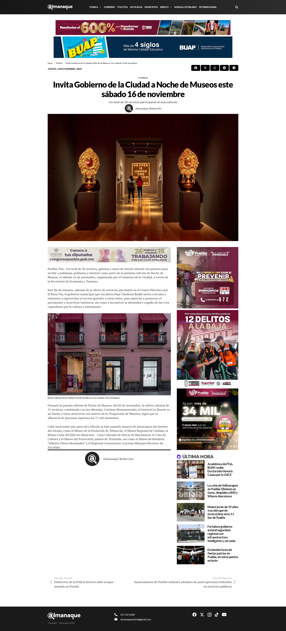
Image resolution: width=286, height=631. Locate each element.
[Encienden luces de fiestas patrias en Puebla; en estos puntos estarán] (191, 555)
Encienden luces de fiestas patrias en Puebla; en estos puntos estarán (222, 555)
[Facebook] (194, 615)
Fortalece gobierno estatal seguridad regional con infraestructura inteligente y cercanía (221, 534)
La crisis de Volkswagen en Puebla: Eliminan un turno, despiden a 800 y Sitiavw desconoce (222, 491)
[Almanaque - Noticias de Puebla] (60, 7)
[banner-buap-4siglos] (143, 47)
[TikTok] (217, 615)
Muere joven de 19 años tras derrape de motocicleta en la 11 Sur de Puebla (222, 512)
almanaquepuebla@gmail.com (135, 619)
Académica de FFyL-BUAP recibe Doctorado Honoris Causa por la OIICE (220, 469)
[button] (99, 7)
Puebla (143, 77)
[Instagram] (209, 615)
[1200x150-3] (109, 254)
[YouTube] (224, 615)
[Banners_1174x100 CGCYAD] (143, 27)
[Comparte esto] (195, 68)
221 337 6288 (127, 614)
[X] (202, 615)
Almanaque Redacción (148, 108)
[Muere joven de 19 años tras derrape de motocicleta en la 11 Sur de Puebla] (191, 512)
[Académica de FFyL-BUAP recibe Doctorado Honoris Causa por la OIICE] (191, 469)
